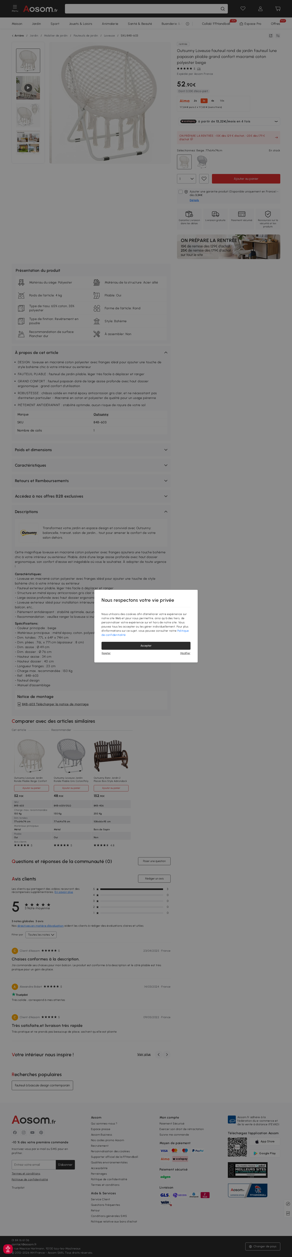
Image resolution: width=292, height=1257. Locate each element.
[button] (8, 1249)
